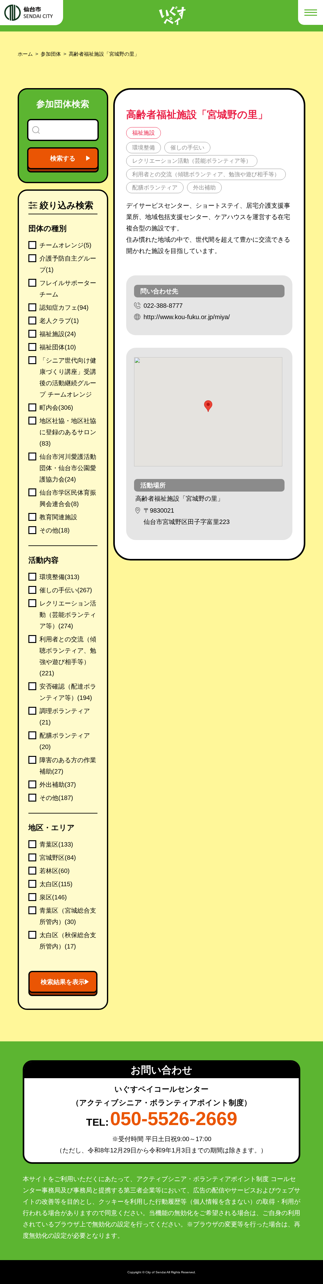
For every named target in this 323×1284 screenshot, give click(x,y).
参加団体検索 (62, 104)
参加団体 (51, 54)
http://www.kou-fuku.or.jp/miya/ (187, 316)
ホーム (25, 54)
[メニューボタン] (310, 12)
